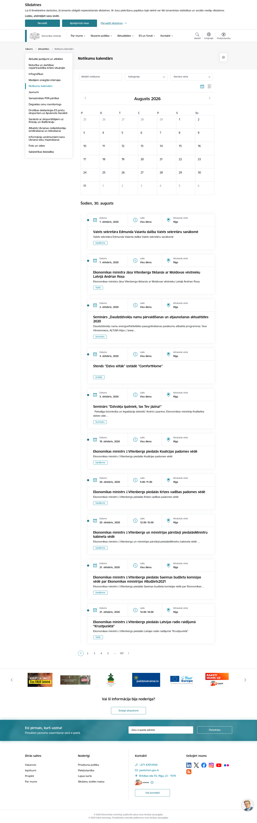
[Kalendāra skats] (202, 86)
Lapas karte (85, 776)
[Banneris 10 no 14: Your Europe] (181, 679)
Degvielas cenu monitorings (45, 104)
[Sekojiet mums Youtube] (219, 765)
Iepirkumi (30, 770)
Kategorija (134, 76)
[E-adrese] (142, 782)
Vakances (30, 764)
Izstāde (98, 377)
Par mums (31, 781)
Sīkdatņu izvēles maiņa (91, 781)
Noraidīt (42, 23)
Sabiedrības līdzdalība (41, 151)
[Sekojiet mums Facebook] (203, 765)
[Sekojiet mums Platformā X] (196, 765)
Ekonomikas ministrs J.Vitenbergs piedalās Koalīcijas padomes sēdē (145, 451)
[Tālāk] (245, 680)
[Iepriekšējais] (11, 680)
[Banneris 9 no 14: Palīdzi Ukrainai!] (146, 679)
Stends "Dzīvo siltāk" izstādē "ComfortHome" (128, 366)
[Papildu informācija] (152, 782)
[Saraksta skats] (210, 86)
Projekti (29, 776)
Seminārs (100, 336)
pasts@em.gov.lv (149, 770)
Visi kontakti (152, 792)
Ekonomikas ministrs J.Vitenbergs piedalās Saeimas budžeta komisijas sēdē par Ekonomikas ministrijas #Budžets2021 (147, 579)
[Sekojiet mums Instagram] (211, 765)
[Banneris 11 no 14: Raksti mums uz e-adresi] (217, 679)
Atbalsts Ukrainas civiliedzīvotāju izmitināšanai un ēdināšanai (47, 129)
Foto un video (37, 145)
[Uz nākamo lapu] (128, 653)
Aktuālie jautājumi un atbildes (46, 59)
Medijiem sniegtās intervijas (45, 80)
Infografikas (36, 74)
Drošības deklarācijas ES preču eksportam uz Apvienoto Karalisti (48, 112)
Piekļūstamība (86, 770)
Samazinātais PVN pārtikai (44, 98)
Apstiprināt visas (79, 23)
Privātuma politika (88, 764)
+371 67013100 (148, 764)
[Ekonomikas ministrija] (45, 36)
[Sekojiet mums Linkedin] (188, 765)
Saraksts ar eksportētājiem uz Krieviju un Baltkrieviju (46, 120)
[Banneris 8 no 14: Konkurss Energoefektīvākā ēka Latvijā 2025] (111, 679)
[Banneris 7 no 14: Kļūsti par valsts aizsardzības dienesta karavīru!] (75, 679)
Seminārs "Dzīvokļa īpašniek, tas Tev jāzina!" (127, 406)
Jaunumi (34, 92)
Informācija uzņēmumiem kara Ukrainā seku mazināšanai (47, 138)
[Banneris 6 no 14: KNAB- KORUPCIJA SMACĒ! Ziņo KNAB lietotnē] (40, 679)
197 (122, 653)
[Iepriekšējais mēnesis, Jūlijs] (85, 98)
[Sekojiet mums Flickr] (226, 765)
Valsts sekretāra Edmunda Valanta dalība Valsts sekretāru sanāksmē (145, 232)
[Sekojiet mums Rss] (188, 771)
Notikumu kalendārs (40, 86)
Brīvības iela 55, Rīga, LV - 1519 (157, 775)
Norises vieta (181, 76)
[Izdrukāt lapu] (223, 57)
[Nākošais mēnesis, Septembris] (209, 98)
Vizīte (98, 287)
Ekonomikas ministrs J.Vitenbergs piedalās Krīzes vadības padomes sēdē (149, 492)
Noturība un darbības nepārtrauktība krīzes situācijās (47, 66)
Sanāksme (100, 243)
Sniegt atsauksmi (128, 710)
